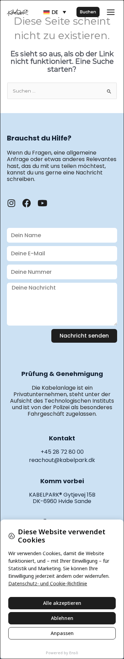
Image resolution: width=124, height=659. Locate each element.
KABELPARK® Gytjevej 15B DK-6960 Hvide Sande (62, 498)
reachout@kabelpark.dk (62, 460)
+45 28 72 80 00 (62, 452)
